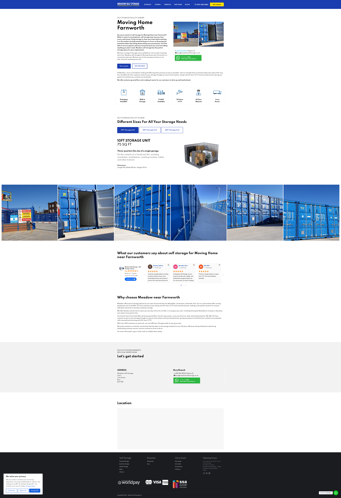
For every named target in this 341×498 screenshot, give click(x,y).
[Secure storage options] (199, 213)
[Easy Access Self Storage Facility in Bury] (211, 34)
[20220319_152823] (255, 213)
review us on (129, 279)
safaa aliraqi (208, 265)
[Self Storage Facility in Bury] (185, 34)
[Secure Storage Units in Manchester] (311, 213)
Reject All (23, 490)
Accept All (34, 490)
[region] (23, 484)
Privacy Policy (30, 486)
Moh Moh (181, 265)
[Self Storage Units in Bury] (142, 213)
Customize (11, 490)
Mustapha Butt (157, 265)
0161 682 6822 (202, 4)
